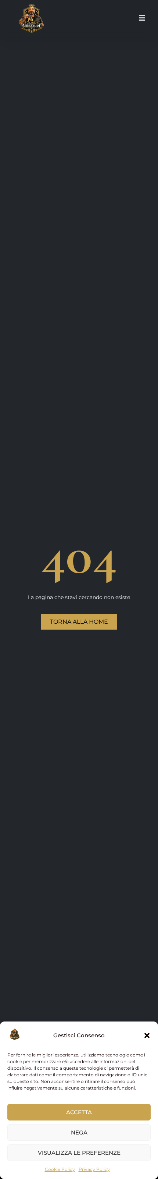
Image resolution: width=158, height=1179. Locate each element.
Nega (79, 1132)
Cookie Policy (60, 1169)
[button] (147, 1035)
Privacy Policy (94, 1169)
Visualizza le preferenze (79, 1152)
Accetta (79, 1112)
